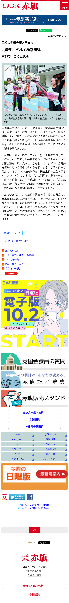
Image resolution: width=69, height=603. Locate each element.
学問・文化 (51, 434)
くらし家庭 (18, 439)
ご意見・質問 (34, 575)
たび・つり (18, 449)
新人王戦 (50, 453)
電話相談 (50, 439)
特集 (17, 434)
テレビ (17, 444)
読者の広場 (51, 449)
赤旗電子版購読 (34, 426)
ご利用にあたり (33, 571)
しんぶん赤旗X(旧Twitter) (35, 505)
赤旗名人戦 (18, 458)
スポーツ (50, 444)
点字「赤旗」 (50, 458)
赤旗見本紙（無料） (34, 412)
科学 (17, 453)
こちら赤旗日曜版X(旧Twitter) (35, 508)
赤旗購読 (34, 419)
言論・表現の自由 (18, 241)
